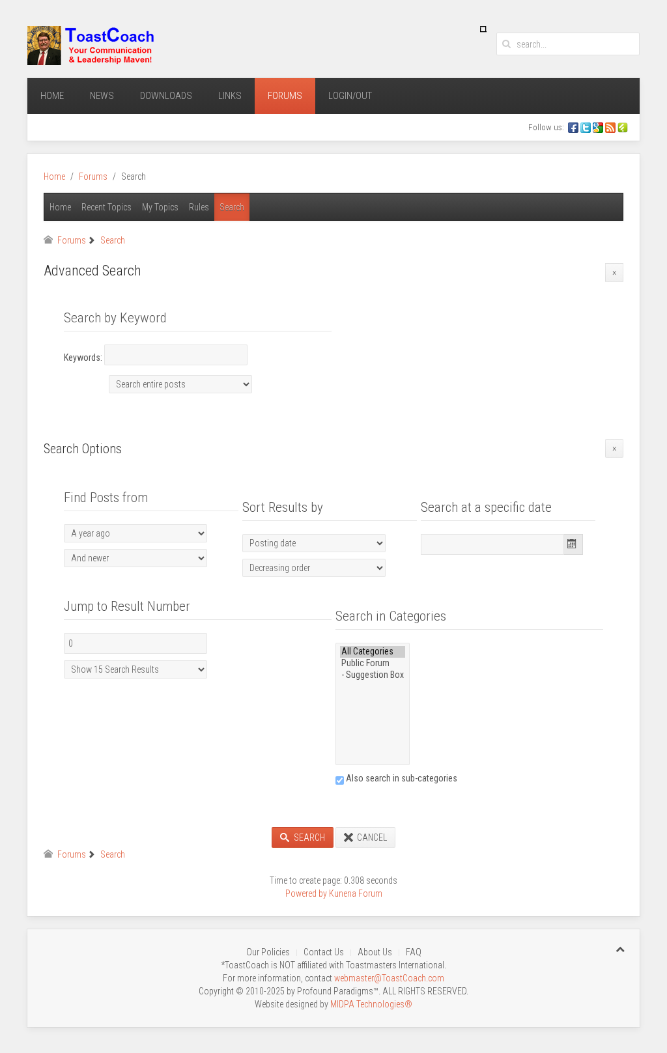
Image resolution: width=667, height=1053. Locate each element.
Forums (285, 96)
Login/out (350, 96)
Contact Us (324, 952)
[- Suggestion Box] (372, 675)
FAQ (413, 952)
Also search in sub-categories (400, 778)
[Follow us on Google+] (599, 127)
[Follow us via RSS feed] (611, 127)
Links (230, 96)
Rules (199, 207)
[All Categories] (372, 652)
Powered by (306, 893)
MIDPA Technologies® (371, 1004)
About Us (375, 952)
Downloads (166, 96)
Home (52, 96)
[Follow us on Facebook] (573, 127)
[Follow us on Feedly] (623, 127)
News (102, 96)
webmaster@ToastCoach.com (389, 978)
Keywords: (84, 357)
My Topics (160, 207)
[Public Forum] (372, 663)
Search (232, 207)
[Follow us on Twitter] (586, 127)
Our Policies (268, 952)
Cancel (371, 837)
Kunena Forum (355, 893)
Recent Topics (106, 207)
